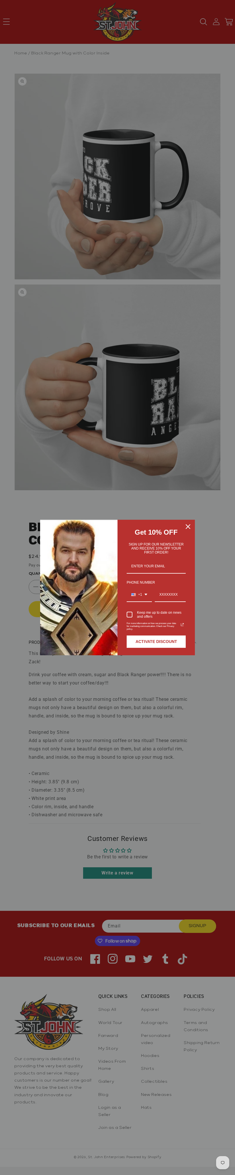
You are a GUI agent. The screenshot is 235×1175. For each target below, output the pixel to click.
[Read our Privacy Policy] (182, 624)
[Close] (188, 526)
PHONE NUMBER (141, 582)
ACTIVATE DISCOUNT (156, 641)
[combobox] (139, 595)
